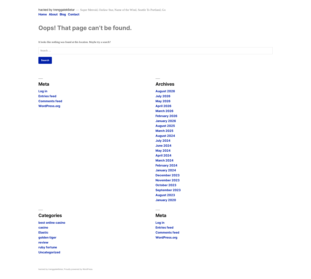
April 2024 (163, 155)
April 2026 (163, 106)
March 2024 (164, 160)
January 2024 (166, 170)
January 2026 (166, 121)
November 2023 (168, 180)
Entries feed (47, 96)
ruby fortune (47, 247)
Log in (42, 91)
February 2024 (166, 165)
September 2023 (168, 190)
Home (42, 14)
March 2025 (164, 131)
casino (43, 227)
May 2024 (163, 150)
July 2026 (163, 96)
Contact (73, 14)
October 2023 (166, 185)
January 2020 (166, 200)
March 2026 (164, 111)
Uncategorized (49, 252)
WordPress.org (49, 106)
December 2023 (168, 175)
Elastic (43, 232)
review (43, 242)
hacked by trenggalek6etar (56, 10)
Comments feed (50, 101)
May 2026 (163, 101)
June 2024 (163, 145)
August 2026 (165, 91)
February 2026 (166, 116)
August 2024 (165, 136)
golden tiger (47, 237)
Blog (63, 14)
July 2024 (163, 140)
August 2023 (165, 195)
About (53, 14)
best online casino (51, 222)
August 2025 (165, 126)
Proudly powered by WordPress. (78, 269)
